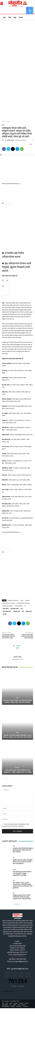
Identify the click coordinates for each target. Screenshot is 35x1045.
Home (3, 121)
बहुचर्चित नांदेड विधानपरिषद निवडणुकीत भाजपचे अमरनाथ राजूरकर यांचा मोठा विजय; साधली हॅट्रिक (17, 736)
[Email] (13, 149)
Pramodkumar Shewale (23, 603)
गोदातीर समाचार (10, 140)
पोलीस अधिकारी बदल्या (7, 611)
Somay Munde (18, 606)
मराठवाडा (17, 767)
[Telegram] (17, 149)
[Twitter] (8, 149)
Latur (21, 600)
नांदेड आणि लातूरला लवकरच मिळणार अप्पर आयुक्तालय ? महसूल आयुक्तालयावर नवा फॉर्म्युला (18, 771)
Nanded (27, 600)
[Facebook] (4, 149)
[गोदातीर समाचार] (3, 140)
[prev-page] (3, 778)
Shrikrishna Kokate (8, 606)
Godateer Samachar (13, 600)
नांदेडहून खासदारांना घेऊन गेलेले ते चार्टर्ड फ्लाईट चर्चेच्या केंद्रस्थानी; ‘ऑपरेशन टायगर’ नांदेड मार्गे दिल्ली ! (22, 897)
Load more (17, 904)
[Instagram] (14, 975)
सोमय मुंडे (4, 614)
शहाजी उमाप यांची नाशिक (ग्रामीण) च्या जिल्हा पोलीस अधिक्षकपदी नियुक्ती (27, 636)
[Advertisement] (17, 35)
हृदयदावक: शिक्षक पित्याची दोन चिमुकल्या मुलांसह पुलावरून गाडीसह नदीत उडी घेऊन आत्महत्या (17, 701)
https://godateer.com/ (17, 659)
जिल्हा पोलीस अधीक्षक (15, 608)
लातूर (23, 611)
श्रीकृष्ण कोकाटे (29, 611)
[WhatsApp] (22, 149)
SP (25, 606)
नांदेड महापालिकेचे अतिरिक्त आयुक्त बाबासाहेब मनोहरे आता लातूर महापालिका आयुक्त (8, 636)
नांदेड (8, 121)
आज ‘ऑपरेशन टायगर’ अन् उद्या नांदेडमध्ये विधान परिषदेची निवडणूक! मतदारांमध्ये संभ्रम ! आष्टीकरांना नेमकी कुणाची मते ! (22, 885)
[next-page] (6, 778)
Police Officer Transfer (9, 603)
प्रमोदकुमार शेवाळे (16, 611)
